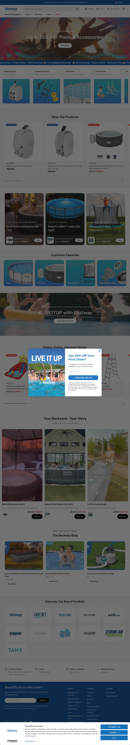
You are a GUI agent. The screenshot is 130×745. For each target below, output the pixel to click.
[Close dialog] (99, 350)
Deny (114, 738)
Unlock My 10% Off (83, 378)
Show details (29, 741)
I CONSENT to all (114, 727)
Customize (113, 732)
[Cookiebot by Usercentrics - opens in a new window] (12, 741)
